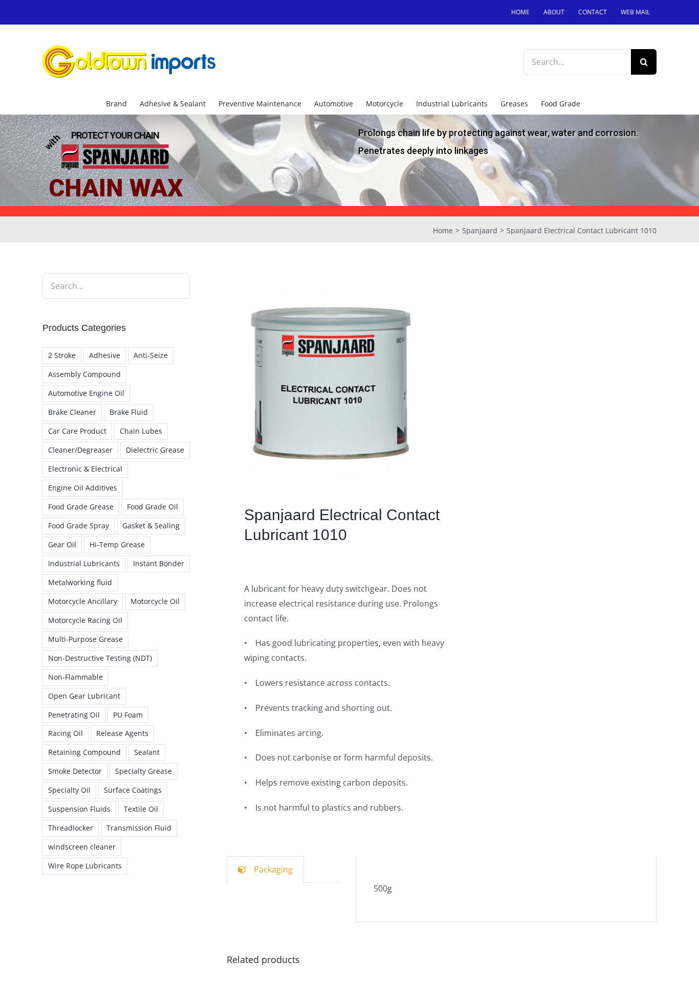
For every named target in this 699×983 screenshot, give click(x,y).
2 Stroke (62, 355)
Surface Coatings (133, 790)
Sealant (147, 752)
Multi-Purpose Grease (85, 639)
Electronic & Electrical (85, 469)
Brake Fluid (129, 412)
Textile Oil (141, 809)
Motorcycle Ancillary (82, 601)
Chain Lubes (141, 431)
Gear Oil (62, 544)
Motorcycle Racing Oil (85, 620)
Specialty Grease (143, 771)
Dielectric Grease (155, 450)
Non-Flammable (75, 677)
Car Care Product (77, 431)
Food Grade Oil (152, 506)
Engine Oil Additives (82, 488)
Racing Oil (65, 733)
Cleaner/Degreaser (80, 450)
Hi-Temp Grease (117, 544)
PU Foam (128, 715)
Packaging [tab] (273, 869)
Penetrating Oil (74, 715)
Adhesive (104, 355)
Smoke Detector (75, 771)
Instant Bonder (158, 563)
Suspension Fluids (79, 809)
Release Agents (122, 733)
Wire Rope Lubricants (85, 865)
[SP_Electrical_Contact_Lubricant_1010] (330, 376)
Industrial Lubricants (84, 563)
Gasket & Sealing (151, 525)
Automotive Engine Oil (86, 393)
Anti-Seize (151, 355)
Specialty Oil (69, 790)
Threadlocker (70, 828)
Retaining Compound (84, 752)
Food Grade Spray (78, 525)
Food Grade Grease (81, 506)
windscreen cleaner (82, 847)
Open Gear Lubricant (84, 696)
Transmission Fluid (138, 828)
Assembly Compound (84, 374)
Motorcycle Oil (155, 601)
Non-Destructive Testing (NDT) (100, 658)
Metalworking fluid (80, 582)
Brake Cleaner (72, 412)
